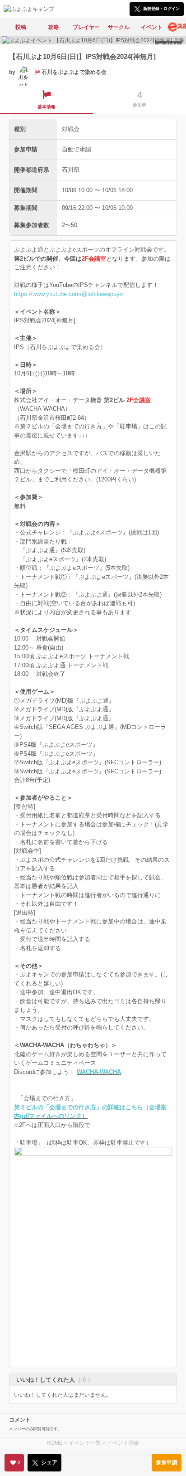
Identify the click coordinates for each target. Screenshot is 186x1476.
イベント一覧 (85, 1443)
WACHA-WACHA (99, 1071)
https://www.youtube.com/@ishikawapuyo (68, 294)
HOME (54, 1443)
